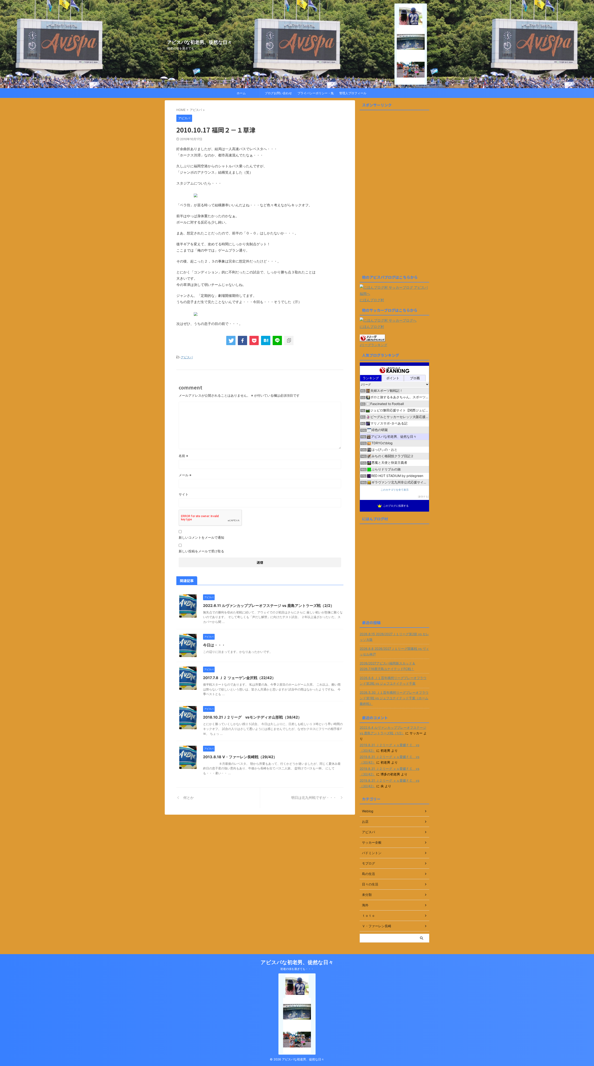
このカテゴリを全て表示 (395, 489)
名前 (183, 456)
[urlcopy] (289, 340)
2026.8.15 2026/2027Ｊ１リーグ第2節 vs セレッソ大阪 (394, 637)
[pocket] (254, 340)
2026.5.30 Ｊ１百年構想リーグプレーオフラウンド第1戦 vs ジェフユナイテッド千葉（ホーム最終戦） (394, 698)
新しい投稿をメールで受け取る (201, 551)
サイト (183, 494)
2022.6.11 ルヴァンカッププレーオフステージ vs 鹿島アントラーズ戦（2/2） (268, 605)
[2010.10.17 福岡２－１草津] (265, 340)
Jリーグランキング (373, 345)
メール (185, 475)
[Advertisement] (394, 194)
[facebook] (242, 340)
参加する (423, 496)
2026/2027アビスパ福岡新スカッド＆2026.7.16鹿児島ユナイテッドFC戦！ (387, 666)
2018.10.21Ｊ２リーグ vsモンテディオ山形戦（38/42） (252, 717)
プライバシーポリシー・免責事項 (315, 94)
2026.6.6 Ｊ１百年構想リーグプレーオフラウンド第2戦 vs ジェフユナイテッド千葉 (393, 680)
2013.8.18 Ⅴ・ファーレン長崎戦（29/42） (240, 757)
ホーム (241, 93)
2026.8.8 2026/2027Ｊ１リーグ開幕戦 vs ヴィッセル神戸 (394, 651)
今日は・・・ (214, 645)
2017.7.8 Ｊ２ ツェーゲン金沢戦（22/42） (239, 677)
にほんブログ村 (372, 300)
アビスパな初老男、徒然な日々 (199, 42)
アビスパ (187, 357)
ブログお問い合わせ (278, 93)
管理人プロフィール (352, 93)
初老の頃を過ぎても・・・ (297, 969)
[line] (277, 340)
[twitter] (231, 340)
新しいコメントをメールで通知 (201, 537)
